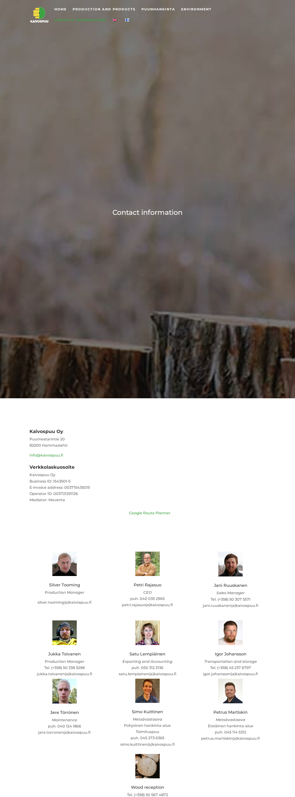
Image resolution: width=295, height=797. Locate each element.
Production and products (104, 9)
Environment (196, 9)
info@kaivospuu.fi (46, 455)
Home (60, 9)
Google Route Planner (150, 513)
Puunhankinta (158, 9)
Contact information (80, 20)
